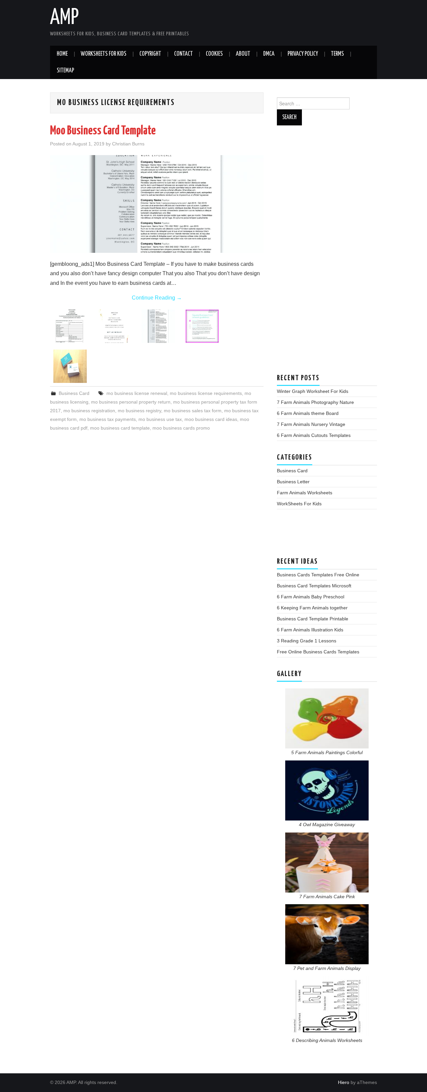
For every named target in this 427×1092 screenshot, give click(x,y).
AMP (64, 18)
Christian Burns (128, 143)
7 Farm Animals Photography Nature (315, 402)
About (243, 54)
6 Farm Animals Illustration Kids (310, 629)
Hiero (343, 1082)
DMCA (269, 54)
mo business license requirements (206, 393)
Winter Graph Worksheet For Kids (312, 391)
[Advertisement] (327, 253)
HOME (62, 54)
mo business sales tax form (193, 410)
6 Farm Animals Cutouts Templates (314, 435)
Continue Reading (157, 298)
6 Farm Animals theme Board (308, 413)
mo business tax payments (107, 419)
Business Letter (293, 481)
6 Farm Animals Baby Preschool (310, 596)
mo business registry (139, 410)
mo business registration (89, 410)
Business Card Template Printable (312, 618)
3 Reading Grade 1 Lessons (306, 640)
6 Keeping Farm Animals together (312, 607)
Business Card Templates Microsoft (314, 585)
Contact (183, 54)
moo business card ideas (210, 419)
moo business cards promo (181, 428)
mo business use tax (160, 419)
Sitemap (65, 71)
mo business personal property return (130, 402)
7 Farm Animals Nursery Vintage (311, 424)
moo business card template (120, 428)
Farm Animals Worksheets (304, 492)
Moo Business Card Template (103, 131)
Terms (337, 54)
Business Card (74, 393)
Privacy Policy (303, 54)
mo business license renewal (136, 393)
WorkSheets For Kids (103, 54)
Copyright (150, 54)
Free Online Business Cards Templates (318, 651)
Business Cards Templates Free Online (318, 574)
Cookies (214, 54)
